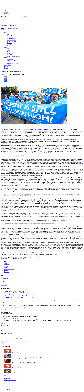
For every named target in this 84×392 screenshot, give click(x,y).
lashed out (3, 200)
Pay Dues (6, 13)
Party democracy (11, 41)
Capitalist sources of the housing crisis (14, 291)
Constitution (10, 37)
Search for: (3, 16)
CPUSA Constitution (16, 367)
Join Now (3, 302)
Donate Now (4, 309)
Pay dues (9, 35)
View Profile (4, 285)
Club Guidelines (11, 40)
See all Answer (5, 327)
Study (5, 47)
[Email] (43, 77)
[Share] (43, 80)
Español (6, 68)
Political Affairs (11, 60)
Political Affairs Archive (10, 380)
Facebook (22, 258)
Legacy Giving (8, 65)
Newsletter (7, 66)
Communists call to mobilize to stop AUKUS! (16, 294)
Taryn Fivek (6, 86)
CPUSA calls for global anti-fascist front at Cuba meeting (19, 295)
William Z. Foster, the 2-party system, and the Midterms (18, 297)
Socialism (6, 272)
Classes (9, 50)
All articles (10, 59)
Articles (6, 57)
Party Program (11, 38)
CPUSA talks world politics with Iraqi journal (16, 293)
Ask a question (5, 325)
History (9, 53)
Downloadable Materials (13, 56)
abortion (6, 263)
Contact (6, 377)
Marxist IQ (10, 51)
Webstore (9, 43)
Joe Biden (6, 267)
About (5, 32)
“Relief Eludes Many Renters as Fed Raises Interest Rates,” (36, 129)
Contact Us (10, 44)
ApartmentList (34, 131)
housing (6, 266)
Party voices (10, 62)
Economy (6, 264)
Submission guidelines (13, 63)
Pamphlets (10, 54)
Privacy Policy (7, 378)
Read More (3, 323)
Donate (6, 12)
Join (5, 10)
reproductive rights (9, 270)
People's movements (9, 269)
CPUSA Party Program (17, 353)
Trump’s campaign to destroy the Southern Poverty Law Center (27, 358)
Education (9, 48)
